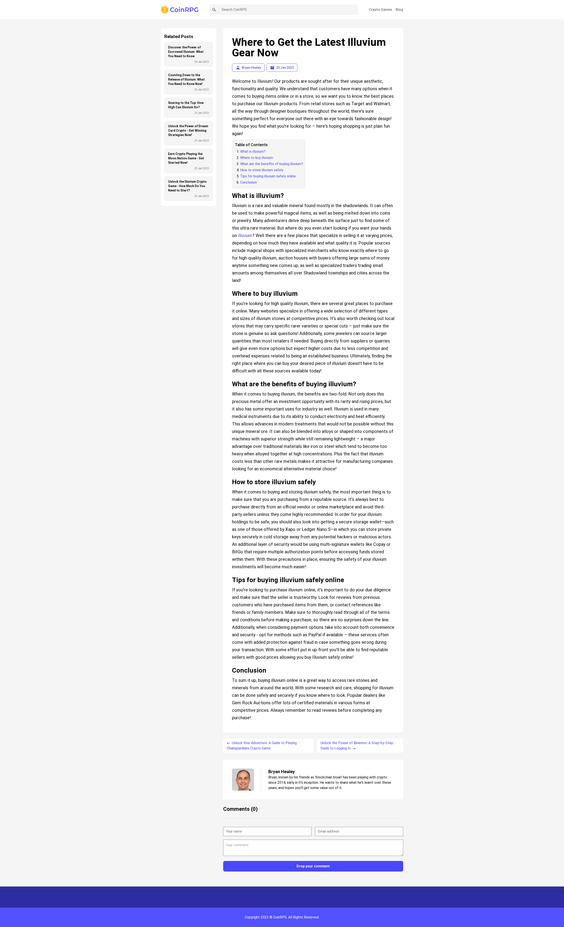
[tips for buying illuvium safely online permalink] (230, 574)
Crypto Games (380, 9)
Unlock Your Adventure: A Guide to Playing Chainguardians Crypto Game (262, 745)
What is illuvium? (252, 151)
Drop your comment (313, 866)
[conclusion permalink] (230, 665)
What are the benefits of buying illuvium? (271, 164)
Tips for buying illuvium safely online (268, 176)
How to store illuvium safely (262, 170)
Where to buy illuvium (256, 158)
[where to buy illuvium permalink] (230, 288)
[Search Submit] (214, 9)
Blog (399, 9)
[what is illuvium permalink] (230, 190)
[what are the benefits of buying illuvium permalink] (230, 378)
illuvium (245, 235)
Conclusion (248, 182)
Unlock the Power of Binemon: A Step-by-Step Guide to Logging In (357, 745)
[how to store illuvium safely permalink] (230, 476)
